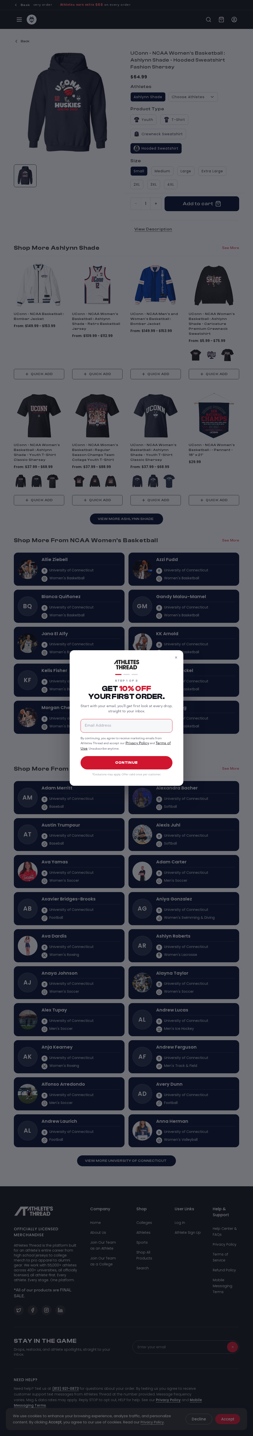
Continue (126, 763)
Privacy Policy (137, 743)
